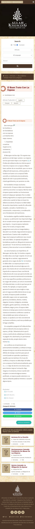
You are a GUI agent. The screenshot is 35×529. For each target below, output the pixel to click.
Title (14, 45)
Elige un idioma (6, 2)
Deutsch (16, 103)
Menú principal (17, 2)
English (20, 100)
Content (21, 45)
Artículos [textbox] (17, 50)
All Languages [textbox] (17, 55)
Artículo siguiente (24, 422)
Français (7, 103)
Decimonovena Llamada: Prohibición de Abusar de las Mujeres (20, 451)
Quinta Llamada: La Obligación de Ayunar (19, 466)
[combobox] (17, 50)
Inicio (6, 76)
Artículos (12, 76)
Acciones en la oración (19, 437)
